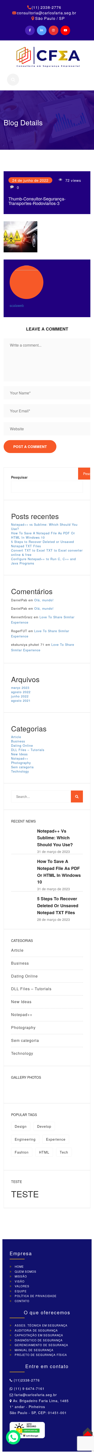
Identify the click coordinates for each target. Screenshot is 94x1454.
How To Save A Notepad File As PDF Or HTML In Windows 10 (43, 535)
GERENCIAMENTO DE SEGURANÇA (41, 1345)
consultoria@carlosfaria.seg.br (46, 13)
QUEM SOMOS (25, 1271)
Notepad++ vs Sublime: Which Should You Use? (44, 526)
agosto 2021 (21, 700)
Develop (44, 1126)
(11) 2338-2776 (46, 7)
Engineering (25, 1139)
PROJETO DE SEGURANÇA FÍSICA (41, 1355)
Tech (64, 1152)
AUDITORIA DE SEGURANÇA (36, 1330)
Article (16, 737)
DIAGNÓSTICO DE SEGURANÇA (39, 1340)
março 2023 (20, 688)
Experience (56, 1139)
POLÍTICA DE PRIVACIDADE (36, 1296)
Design (21, 1126)
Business (18, 741)
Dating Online (22, 745)
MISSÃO (21, 1276)
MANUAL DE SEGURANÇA (34, 1350)
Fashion (22, 1152)
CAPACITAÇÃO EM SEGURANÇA (39, 1335)
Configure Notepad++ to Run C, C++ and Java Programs (43, 561)
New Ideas (19, 754)
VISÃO (20, 1281)
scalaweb (17, 305)
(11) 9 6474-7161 (29, 1388)
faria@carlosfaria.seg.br (35, 1394)
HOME (19, 1266)
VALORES (22, 1286)
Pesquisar (19, 477)
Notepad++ (19, 758)
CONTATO (22, 1301)
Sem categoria (22, 767)
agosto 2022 (21, 692)
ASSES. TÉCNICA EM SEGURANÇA (41, 1325)
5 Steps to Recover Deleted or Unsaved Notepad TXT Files (42, 544)
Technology (20, 771)
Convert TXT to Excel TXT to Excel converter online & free (47, 552)
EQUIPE (21, 1291)
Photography (21, 763)
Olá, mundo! (44, 600)
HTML (44, 1152)
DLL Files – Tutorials (27, 750)
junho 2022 (20, 696)
